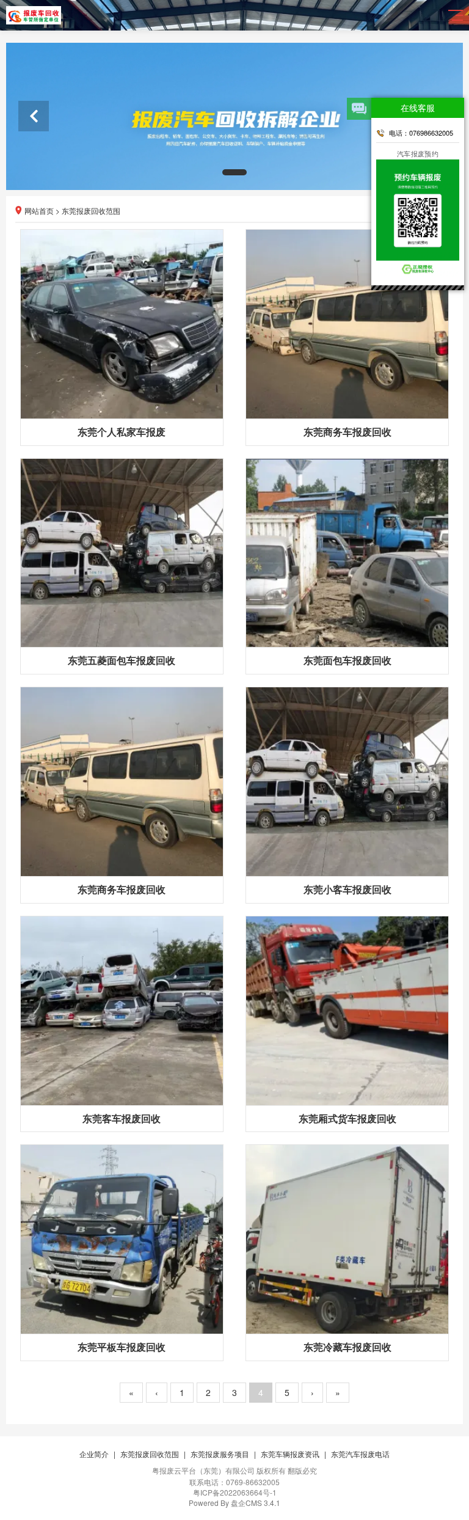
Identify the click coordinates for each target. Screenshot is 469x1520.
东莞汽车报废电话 (360, 1454)
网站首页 (39, 210)
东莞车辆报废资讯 (290, 1454)
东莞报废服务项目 (220, 1454)
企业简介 (94, 1454)
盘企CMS (234, 1502)
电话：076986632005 (421, 132)
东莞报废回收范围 (91, 210)
